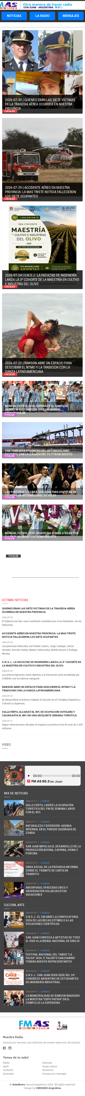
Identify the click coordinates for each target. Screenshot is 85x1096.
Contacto (8, 1070)
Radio (6, 1062)
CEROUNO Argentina (48, 1088)
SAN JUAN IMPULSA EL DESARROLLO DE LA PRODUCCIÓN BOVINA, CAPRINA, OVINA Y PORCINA (53, 850)
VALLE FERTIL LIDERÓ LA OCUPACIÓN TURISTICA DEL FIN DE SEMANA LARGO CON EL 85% (50, 808)
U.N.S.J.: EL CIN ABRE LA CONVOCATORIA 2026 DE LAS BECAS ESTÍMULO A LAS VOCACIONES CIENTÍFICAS (52, 920)
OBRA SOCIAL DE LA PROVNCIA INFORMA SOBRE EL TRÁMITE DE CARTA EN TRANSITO (52, 870)
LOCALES (22, 8)
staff (5, 1066)
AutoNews (18, 1084)
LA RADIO (42, 16)
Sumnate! (8, 1073)
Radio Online (49, 1066)
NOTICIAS (14, 16)
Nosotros (47, 1070)
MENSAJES (71, 16)
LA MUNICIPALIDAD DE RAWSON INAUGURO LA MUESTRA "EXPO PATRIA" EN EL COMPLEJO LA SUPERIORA (53, 999)
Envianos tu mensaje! (54, 1073)
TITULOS (9, 414)
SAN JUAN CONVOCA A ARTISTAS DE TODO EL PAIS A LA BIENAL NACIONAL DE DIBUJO (53, 939)
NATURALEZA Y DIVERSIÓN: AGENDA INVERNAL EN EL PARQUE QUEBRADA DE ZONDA (51, 829)
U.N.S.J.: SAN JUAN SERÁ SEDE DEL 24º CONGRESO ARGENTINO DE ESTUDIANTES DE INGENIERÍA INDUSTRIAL (52, 978)
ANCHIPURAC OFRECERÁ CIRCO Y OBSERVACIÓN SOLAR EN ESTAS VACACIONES (47, 891)
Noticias (15, 4)
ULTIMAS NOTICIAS (15, 600)
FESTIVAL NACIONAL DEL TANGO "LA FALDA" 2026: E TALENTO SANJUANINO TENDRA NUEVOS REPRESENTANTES (50, 958)
